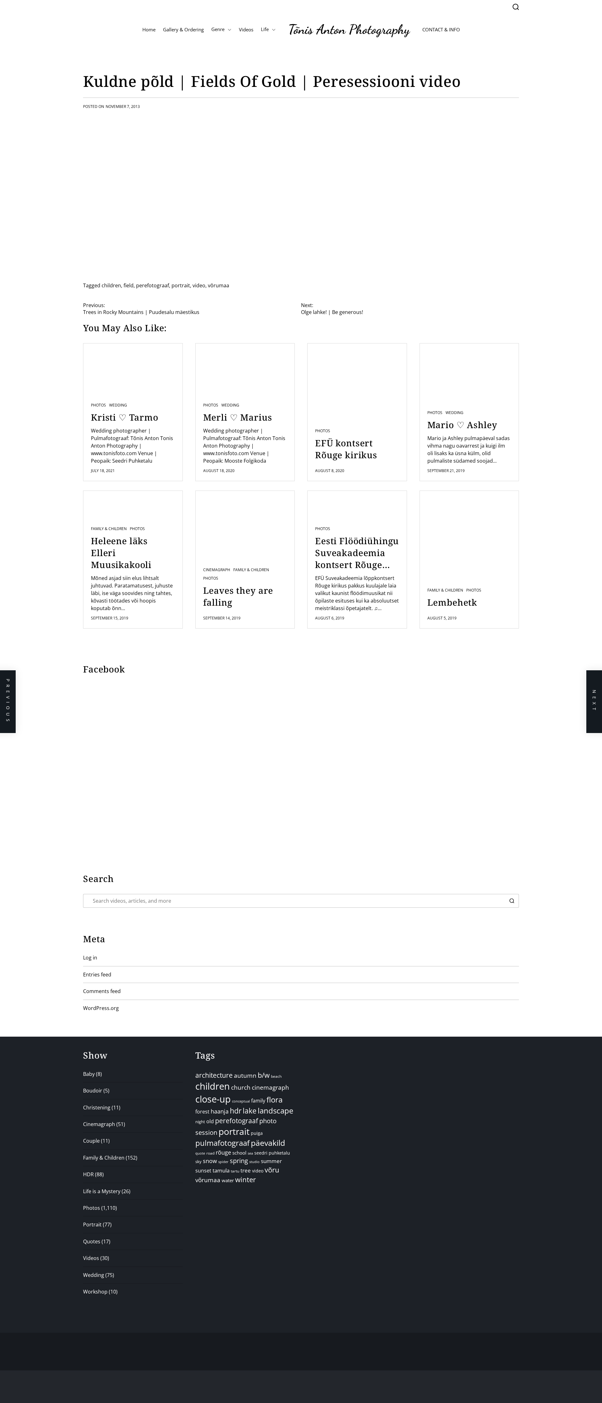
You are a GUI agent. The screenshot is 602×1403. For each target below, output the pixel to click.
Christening (96, 1107)
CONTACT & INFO (441, 29)
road (210, 1153)
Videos (246, 29)
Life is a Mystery (101, 1191)
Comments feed (102, 991)
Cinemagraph (216, 569)
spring (239, 1160)
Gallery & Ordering (183, 29)
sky (198, 1161)
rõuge (223, 1152)
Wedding (118, 405)
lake (249, 1111)
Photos (98, 405)
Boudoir (92, 1090)
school (239, 1153)
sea (250, 1153)
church (241, 1087)
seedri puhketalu (272, 1153)
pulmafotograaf (222, 1143)
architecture (214, 1075)
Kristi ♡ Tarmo (124, 417)
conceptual (241, 1101)
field (129, 285)
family (258, 1100)
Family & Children (109, 528)
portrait (181, 285)
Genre (217, 29)
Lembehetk (452, 602)
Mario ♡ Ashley (462, 425)
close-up (213, 1099)
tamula (221, 1170)
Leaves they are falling (238, 596)
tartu (235, 1171)
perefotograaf (152, 285)
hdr (235, 1111)
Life (265, 29)
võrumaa (218, 285)
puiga (257, 1133)
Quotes (91, 1241)
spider (223, 1161)
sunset (203, 1170)
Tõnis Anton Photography (349, 29)
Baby (89, 1074)
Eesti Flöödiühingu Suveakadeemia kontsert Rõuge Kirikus (357, 553)
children (111, 285)
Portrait (92, 1224)
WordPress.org (101, 1008)
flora (275, 1099)
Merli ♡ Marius (237, 417)
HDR (88, 1174)
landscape (275, 1111)
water (228, 1180)
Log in (90, 957)
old (210, 1121)
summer (271, 1161)
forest (202, 1111)
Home (149, 29)
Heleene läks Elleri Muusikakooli (121, 553)
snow (210, 1161)
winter (245, 1179)
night (200, 1121)
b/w (264, 1075)
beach (276, 1076)
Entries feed (97, 974)
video (199, 285)
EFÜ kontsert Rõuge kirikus (346, 449)
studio (254, 1161)
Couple (91, 1140)
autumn (245, 1075)
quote (200, 1153)
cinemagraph (270, 1087)
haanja (220, 1111)
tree (245, 1170)
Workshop (95, 1291)
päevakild (268, 1142)
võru (272, 1169)
